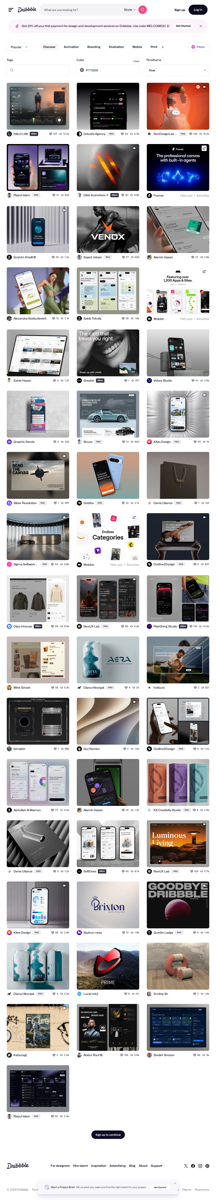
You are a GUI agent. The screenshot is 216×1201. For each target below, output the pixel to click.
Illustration (116, 47)
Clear (136, 61)
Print (154, 47)
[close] (200, 26)
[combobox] (80, 9)
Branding (93, 47)
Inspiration (98, 1165)
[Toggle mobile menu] (11, 10)
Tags (10, 60)
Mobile (137, 47)
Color (80, 60)
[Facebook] (193, 1166)
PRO (34, 133)
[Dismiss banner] (175, 1183)
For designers (60, 1165)
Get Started (183, 25)
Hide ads (186, 195)
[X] (186, 1166)
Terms (36, 1189)
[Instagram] (200, 1166)
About (143, 1165)
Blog (132, 1165)
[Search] (142, 9)
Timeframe (153, 60)
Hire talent (80, 1165)
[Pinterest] (207, 1166)
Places (186, 1189)
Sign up (179, 10)
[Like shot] (51, 134)
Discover (49, 47)
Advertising (118, 1165)
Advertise (202, 195)
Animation (71, 47)
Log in (198, 9)
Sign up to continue (108, 1134)
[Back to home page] (27, 9)
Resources (202, 1189)
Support (156, 1165)
